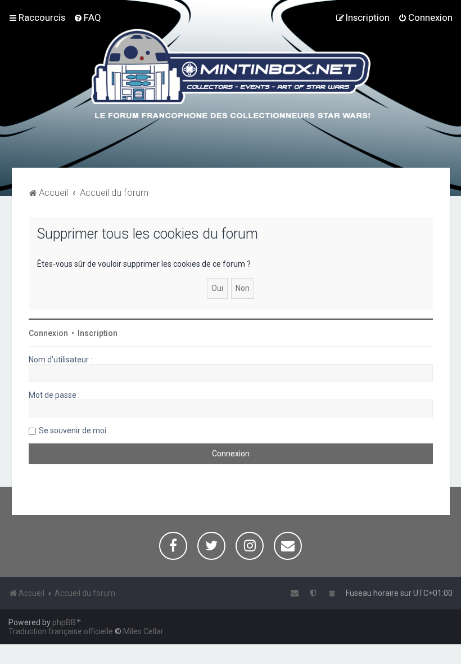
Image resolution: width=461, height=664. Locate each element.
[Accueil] (231, 75)
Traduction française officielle (60, 631)
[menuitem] (87, 17)
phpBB (64, 622)
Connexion (48, 333)
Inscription (97, 333)
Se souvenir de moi (72, 430)
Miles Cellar (143, 631)
